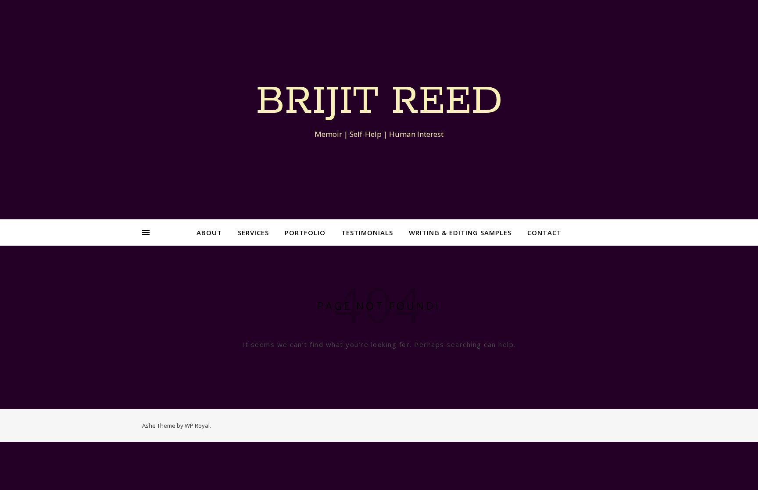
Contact (544, 232)
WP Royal (197, 425)
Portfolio (305, 232)
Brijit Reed (379, 102)
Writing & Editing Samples (460, 232)
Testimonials (367, 232)
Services (253, 232)
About (209, 232)
